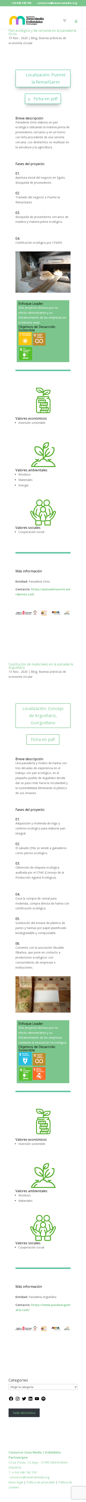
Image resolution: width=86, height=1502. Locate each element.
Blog (34, 38)
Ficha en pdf (46, 98)
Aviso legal (16, 1482)
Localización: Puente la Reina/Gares (46, 78)
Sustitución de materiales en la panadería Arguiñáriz (41, 666)
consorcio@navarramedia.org (29, 1477)
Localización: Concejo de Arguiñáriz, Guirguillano (42, 715)
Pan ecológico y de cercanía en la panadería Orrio (42, 32)
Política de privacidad (40, 1482)
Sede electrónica (24, 1413)
